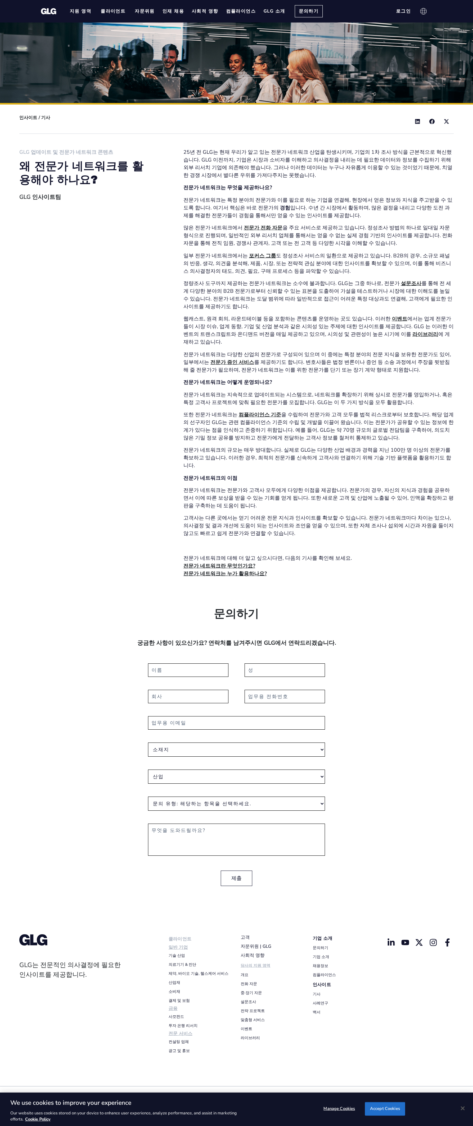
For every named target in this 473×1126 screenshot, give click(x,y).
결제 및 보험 (179, 1000)
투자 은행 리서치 (183, 1025)
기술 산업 (177, 955)
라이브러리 (250, 1037)
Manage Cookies (339, 1109)
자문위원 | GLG (256, 946)
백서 (316, 1012)
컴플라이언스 (324, 974)
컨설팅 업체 (179, 1041)
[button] (417, 121)
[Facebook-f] (448, 942)
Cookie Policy (38, 1119)
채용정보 (320, 965)
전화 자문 (249, 983)
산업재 (174, 982)
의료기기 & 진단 (182, 964)
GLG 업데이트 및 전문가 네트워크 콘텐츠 (66, 152)
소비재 (174, 991)
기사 (45, 118)
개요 (244, 974)
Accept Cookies (385, 1109)
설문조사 (248, 1001)
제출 (236, 878)
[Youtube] (405, 942)
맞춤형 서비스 (253, 1019)
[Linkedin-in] (391, 942)
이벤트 (246, 1028)
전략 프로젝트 (253, 1010)
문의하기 (320, 947)
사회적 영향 (252, 955)
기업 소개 (323, 938)
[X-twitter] (419, 942)
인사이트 (28, 118)
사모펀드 (176, 1016)
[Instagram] (433, 942)
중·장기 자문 (251, 992)
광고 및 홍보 (179, 1050)
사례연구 (320, 1003)
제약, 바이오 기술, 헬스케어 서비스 (198, 973)
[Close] (463, 1108)
